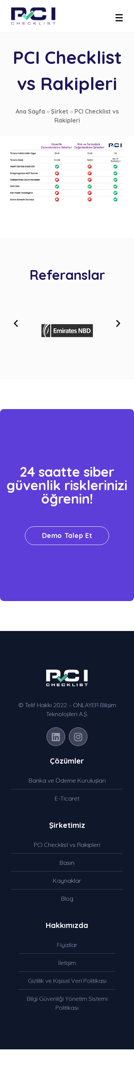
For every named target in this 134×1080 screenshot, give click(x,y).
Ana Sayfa (30, 111)
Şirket (59, 111)
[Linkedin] (56, 736)
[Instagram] (78, 736)
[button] (15, 323)
